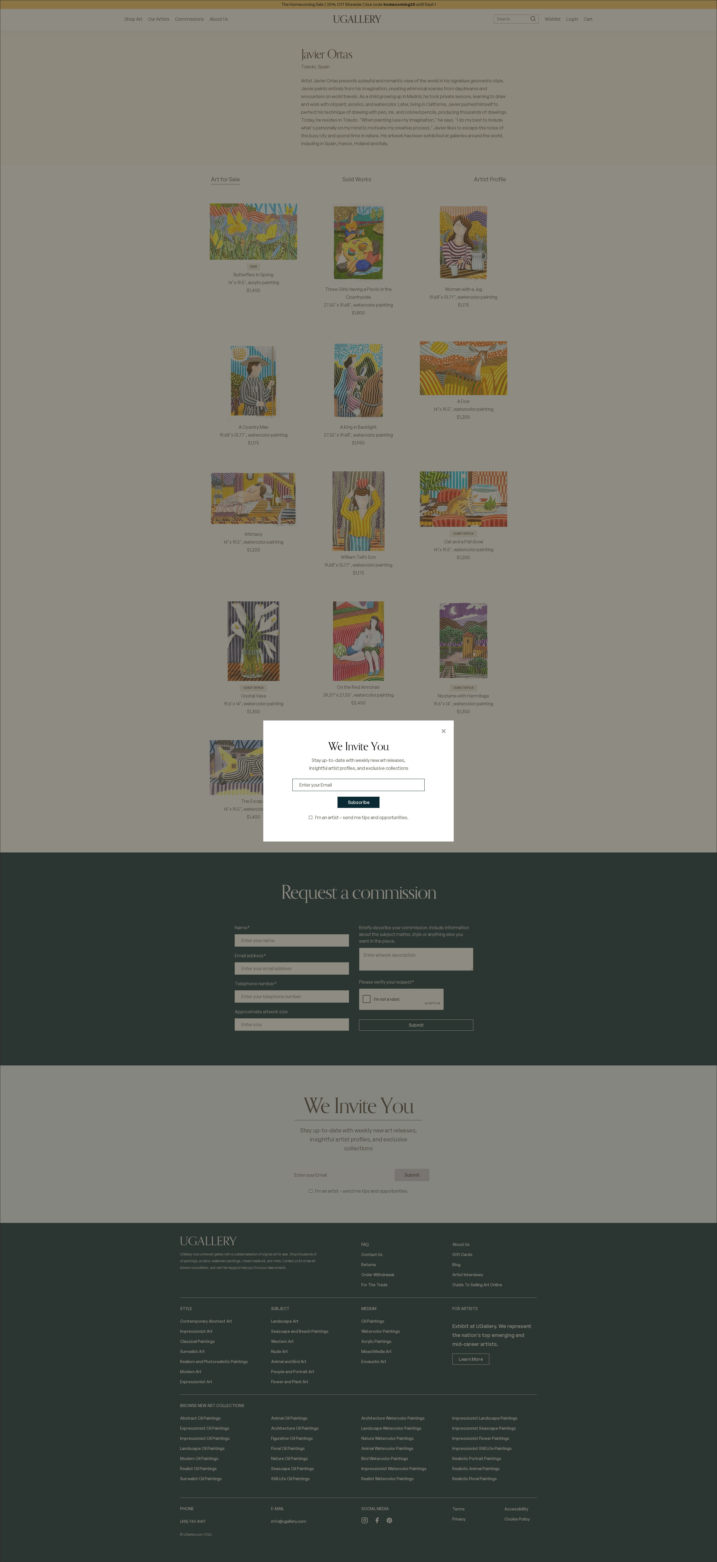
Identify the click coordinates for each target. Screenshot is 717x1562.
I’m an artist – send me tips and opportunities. (361, 817)
